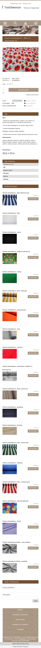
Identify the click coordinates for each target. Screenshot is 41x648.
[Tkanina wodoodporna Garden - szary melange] (11, 549)
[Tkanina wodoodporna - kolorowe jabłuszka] (11, 508)
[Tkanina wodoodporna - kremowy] (11, 431)
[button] (5, 23)
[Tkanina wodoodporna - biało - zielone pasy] (11, 449)
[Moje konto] (25, 23)
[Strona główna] (20, 6)
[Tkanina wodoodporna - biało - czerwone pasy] (11, 488)
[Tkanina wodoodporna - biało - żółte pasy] (11, 297)
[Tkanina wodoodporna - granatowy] (11, 413)
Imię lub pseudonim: (8, 587)
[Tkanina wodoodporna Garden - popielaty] (11, 568)
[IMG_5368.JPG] (20, 59)
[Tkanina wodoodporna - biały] (11, 219)
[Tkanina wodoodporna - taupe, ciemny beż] (11, 394)
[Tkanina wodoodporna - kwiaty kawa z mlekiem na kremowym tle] (11, 376)
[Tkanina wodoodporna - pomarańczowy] (11, 316)
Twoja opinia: (6, 594)
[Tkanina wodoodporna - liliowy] (11, 528)
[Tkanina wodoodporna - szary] (11, 335)
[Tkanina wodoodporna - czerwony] (11, 354)
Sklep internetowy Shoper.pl (20, 646)
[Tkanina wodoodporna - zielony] (11, 278)
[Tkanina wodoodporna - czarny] (11, 239)
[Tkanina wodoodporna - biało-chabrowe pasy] (11, 200)
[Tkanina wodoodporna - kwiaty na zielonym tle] (11, 258)
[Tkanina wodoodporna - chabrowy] (11, 469)
